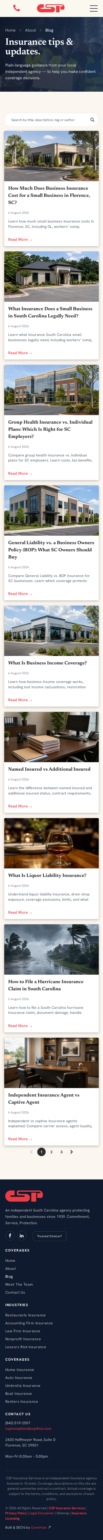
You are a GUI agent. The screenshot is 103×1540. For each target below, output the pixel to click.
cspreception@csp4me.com (28, 1428)
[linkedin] (21, 1236)
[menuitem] (51, 1260)
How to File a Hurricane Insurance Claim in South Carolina (45, 986)
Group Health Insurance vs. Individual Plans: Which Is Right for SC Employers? (50, 429)
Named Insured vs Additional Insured (49, 769)
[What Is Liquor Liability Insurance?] (51, 843)
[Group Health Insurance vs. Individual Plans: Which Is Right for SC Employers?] (51, 390)
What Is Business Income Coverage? (47, 663)
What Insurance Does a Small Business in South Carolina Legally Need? (50, 313)
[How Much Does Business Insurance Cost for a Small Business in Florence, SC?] (51, 156)
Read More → (20, 239)
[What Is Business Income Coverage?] (51, 631)
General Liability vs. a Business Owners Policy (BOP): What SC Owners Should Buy (51, 550)
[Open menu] (94, 8)
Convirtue (38, 1527)
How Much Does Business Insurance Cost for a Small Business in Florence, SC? (49, 195)
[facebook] (10, 1236)
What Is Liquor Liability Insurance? (47, 875)
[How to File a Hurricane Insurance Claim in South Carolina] (51, 949)
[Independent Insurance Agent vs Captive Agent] (51, 1063)
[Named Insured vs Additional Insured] (51, 737)
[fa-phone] (16, 11)
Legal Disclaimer (41, 1513)
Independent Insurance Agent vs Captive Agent (43, 1099)
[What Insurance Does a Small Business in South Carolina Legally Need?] (51, 276)
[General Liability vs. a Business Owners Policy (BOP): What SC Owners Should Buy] (51, 510)
